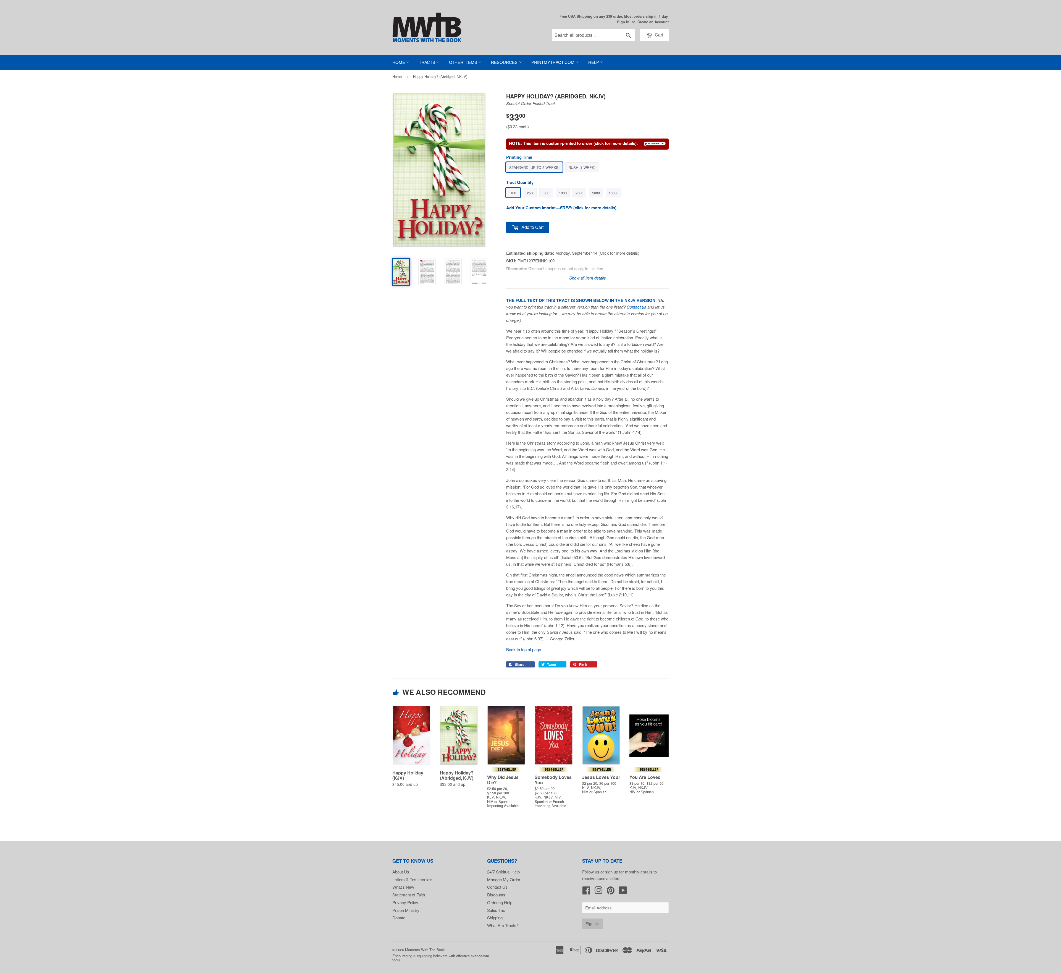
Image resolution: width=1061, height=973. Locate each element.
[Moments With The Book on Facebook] (586, 892)
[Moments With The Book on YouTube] (623, 892)
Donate (398, 917)
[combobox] (593, 35)
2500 (579, 192)
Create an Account (653, 21)
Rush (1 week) (581, 167)
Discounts (496, 895)
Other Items (463, 62)
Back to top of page (523, 649)
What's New (403, 887)
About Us (400, 872)
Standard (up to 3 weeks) (534, 167)
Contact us (636, 307)
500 (546, 192)
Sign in (623, 21)
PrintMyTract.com (553, 62)
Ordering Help (499, 902)
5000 (596, 192)
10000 (613, 192)
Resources (505, 62)
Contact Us (497, 887)
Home (399, 62)
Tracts (427, 62)
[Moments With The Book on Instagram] (598, 892)
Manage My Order (503, 879)
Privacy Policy (405, 902)
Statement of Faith (408, 895)
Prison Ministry (405, 910)
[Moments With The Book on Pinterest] (610, 892)
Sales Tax (496, 910)
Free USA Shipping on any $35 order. (614, 16)
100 (513, 192)
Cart (658, 35)
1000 (563, 192)
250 (530, 192)
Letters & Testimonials (412, 879)
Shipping (495, 917)
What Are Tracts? (503, 925)
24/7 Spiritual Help (503, 872)
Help (594, 62)
